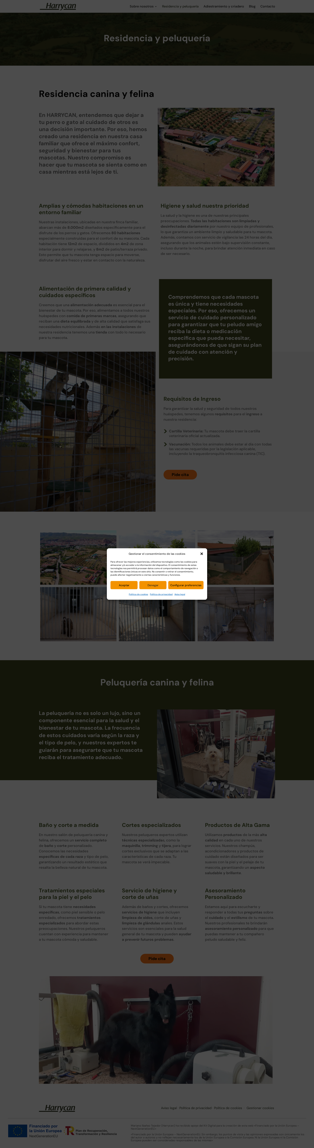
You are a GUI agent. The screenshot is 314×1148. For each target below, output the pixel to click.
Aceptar (124, 585)
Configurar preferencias (186, 585)
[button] (202, 554)
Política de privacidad (161, 594)
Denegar (153, 585)
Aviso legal (179, 594)
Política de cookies (138, 594)
